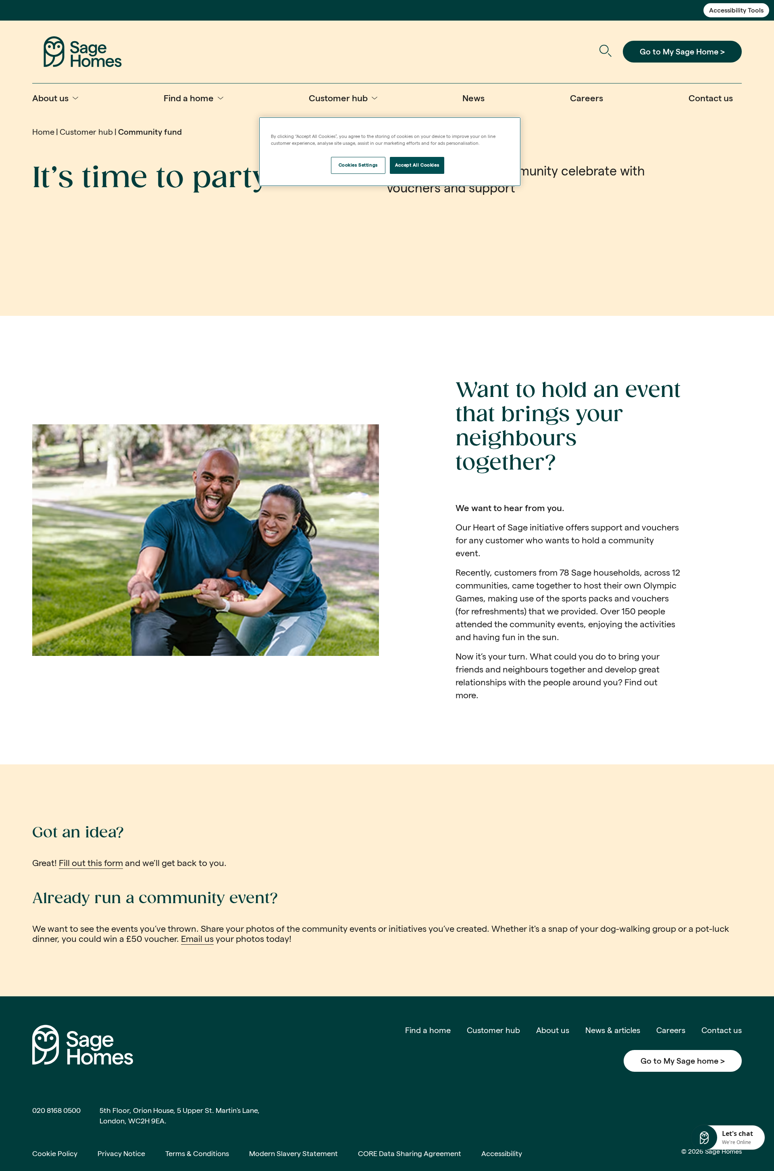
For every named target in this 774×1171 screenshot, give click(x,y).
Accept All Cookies (417, 165)
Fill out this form (91, 863)
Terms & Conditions (197, 1153)
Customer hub (86, 131)
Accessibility (501, 1153)
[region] (390, 151)
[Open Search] (605, 52)
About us (552, 1030)
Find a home (428, 1030)
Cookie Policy (54, 1153)
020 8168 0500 (56, 1110)
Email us (197, 938)
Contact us (721, 1030)
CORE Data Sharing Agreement (409, 1153)
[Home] (82, 51)
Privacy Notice (121, 1153)
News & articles (612, 1030)
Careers (670, 1030)
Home (43, 131)
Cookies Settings (358, 165)
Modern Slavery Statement (293, 1153)
